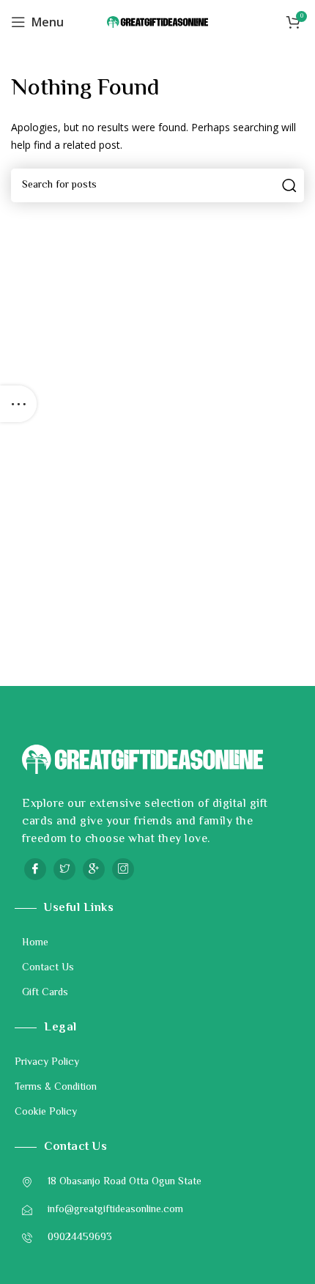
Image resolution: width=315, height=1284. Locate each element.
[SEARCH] (287, 185)
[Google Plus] (94, 869)
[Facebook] (35, 869)
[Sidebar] (18, 403)
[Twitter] (64, 869)
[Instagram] (123, 869)
